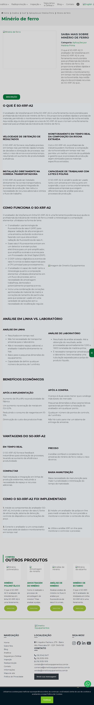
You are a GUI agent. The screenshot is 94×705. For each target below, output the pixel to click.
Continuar (47, 700)
